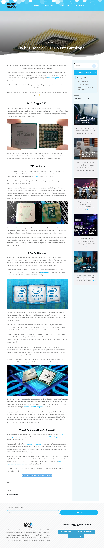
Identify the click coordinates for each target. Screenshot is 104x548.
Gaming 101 (40, 475)
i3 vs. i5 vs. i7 (45, 272)
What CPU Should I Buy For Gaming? (85, 88)
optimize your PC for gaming (34, 407)
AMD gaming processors (56, 437)
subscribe (79, 512)
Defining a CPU (81, 78)
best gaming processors (34, 444)
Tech (50, 475)
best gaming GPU (53, 78)
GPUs (46, 475)
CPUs (23, 475)
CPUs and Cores (83, 81)
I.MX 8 (37, 176)
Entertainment (31, 475)
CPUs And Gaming (83, 84)
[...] (94, 133)
